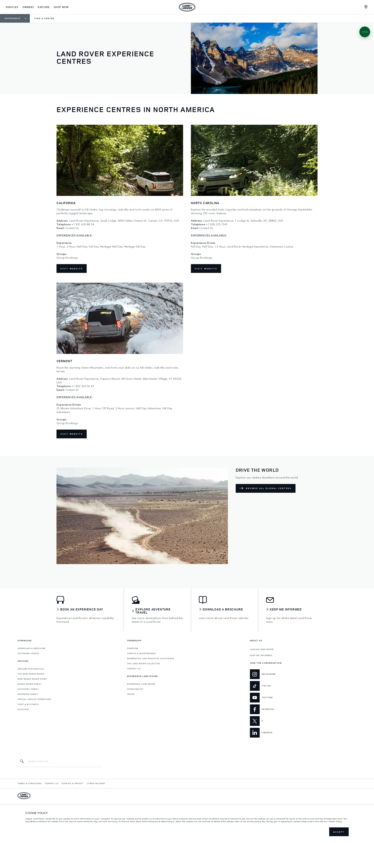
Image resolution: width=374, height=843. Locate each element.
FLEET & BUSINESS (28, 704)
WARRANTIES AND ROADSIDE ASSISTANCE (150, 658)
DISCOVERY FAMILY (28, 689)
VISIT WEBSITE (71, 268)
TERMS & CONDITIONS (30, 783)
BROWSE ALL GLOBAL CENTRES (269, 488)
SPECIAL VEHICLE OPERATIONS (34, 699)
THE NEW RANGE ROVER (31, 673)
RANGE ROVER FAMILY (30, 684)
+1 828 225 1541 (217, 224)
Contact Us (72, 228)
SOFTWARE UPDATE (28, 653)
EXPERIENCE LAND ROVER (141, 684)
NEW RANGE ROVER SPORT (32, 679)
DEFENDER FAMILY (28, 694)
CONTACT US (134, 668)
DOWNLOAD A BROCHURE (32, 648)
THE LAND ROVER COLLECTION (143, 663)
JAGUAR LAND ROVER (261, 649)
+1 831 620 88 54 (82, 224)
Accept (339, 832)
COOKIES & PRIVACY (73, 783)
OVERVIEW (132, 648)
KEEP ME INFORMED (261, 655)
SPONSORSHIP (135, 689)
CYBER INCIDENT (96, 783)
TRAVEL (131, 694)
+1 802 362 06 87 (82, 386)
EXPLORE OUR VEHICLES (31, 668)
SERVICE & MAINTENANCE (141, 653)
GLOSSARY (23, 709)
